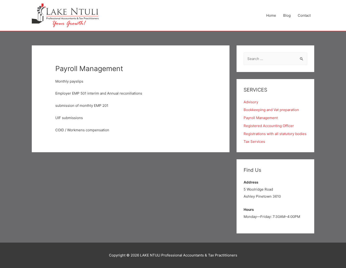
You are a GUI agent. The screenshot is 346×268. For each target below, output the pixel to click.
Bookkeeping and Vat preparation (271, 110)
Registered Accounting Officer (269, 126)
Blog (287, 15)
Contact (304, 15)
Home (271, 15)
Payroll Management (261, 118)
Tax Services (254, 141)
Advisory (251, 102)
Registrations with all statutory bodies (275, 134)
